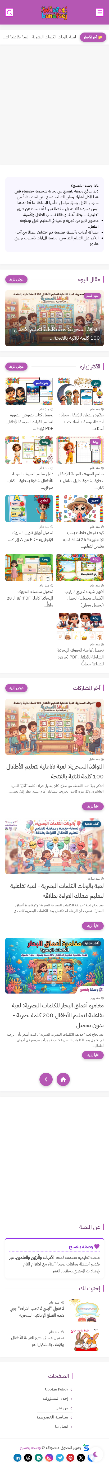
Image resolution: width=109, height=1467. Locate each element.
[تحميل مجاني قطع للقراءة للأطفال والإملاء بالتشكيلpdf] (86, 1340)
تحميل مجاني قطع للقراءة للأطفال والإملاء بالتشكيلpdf (37, 1341)
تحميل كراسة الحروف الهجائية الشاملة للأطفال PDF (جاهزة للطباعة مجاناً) (80, 657)
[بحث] (9, 12)
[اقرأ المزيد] (93, 806)
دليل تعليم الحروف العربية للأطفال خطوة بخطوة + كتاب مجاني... (30, 481)
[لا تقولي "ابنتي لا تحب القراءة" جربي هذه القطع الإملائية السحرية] (86, 1310)
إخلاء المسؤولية (55, 1398)
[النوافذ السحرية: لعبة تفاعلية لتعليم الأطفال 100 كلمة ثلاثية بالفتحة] (54, 727)
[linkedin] (17, 1458)
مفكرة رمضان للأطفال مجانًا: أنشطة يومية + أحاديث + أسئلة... (81, 422)
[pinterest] (70, 1458)
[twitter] (81, 1458)
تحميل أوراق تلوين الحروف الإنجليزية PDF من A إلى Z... (30, 536)
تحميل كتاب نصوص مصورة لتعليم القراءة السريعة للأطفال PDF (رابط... (30, 422)
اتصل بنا (61, 1426)
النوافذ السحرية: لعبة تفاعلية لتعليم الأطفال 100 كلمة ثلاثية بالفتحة (55, 771)
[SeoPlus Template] (86, 1447)
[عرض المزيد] (16, 279)
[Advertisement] (54, 105)
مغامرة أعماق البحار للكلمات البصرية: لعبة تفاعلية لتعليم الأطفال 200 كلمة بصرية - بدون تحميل (58, 1015)
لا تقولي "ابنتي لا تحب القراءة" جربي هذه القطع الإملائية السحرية (37, 1312)
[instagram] (49, 1458)
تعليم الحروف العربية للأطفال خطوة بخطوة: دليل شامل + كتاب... (81, 481)
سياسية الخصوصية (52, 1417)
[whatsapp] (39, 1458)
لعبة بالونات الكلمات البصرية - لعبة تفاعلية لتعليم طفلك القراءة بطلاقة (57, 891)
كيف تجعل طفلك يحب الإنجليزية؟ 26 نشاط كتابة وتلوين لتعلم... (83, 539)
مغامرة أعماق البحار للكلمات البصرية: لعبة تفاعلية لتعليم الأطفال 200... (39, 37)
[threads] (28, 1458)
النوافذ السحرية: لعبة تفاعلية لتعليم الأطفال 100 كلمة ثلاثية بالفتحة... (57, 333)
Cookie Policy (56, 1389)
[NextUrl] (46, 1079)
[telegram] (60, 1458)
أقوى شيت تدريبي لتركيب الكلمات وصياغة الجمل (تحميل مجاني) (84, 598)
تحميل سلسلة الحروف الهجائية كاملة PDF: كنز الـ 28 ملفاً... (30, 598)
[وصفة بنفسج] (54, 12)
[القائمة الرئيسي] (100, 12)
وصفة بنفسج (30, 1447)
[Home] (63, 1079)
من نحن (62, 1408)
